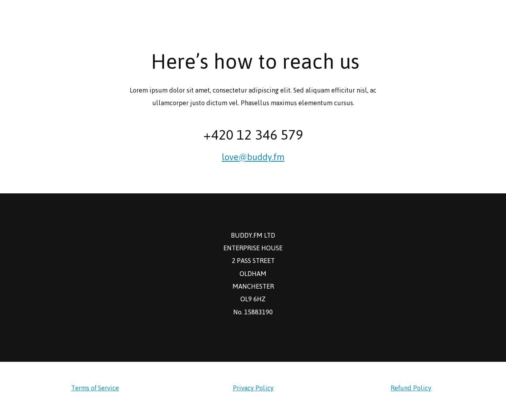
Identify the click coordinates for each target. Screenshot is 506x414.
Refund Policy (411, 388)
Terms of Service (95, 388)
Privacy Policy (253, 388)
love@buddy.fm (253, 157)
